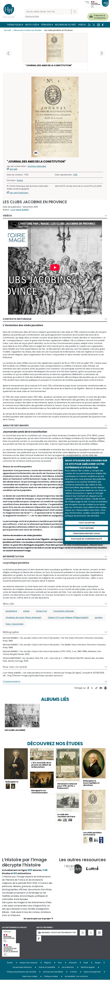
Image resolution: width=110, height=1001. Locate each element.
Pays (60, 962)
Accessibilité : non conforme (76, 976)
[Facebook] (38, 938)
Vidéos (82, 24)
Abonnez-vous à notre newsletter (58, 932)
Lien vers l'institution (19, 192)
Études (10, 962)
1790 (75, 174)
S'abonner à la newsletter (100, 16)
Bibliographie (11, 632)
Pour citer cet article (15, 666)
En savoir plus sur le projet (37, 918)
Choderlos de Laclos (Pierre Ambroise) (23, 617)
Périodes (46, 24)
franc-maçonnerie (14, 624)
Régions (47, 962)
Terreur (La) (41, 611)
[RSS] (83, 933)
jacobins (99, 617)
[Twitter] (91, 932)
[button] (102, 53)
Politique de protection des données (21, 972)
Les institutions (68, 967)
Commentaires (11, 681)
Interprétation (13, 556)
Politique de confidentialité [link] (86, 539)
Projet (86, 962)
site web (13, 169)
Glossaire (73, 962)
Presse (20, 180)
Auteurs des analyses (28, 962)
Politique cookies (51, 976)
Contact (73, 972)
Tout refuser (86, 528)
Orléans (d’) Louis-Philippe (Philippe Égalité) (68, 617)
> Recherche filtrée (32, 16)
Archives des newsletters (53, 972)
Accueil (7, 30)
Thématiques (14, 24)
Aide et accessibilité (47, 967)
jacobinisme (11, 611)
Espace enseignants (92, 972)
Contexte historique (17, 319)
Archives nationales (37, 166)
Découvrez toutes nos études (27, 30)
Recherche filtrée (65, 24)
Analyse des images (16, 425)
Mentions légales (88, 967)
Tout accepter (86, 522)
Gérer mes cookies (29, 976)
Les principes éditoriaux (22, 967)
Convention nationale (63, 611)
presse (26, 611)
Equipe (97, 962)
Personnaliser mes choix (86, 533)
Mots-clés (31, 24)
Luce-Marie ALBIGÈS (20, 209)
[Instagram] (99, 933)
